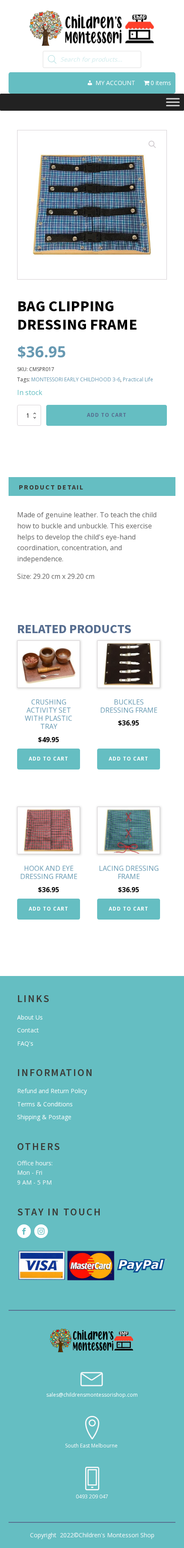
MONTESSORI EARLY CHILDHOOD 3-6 (75, 379)
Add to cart (107, 415)
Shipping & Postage (44, 1117)
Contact (28, 1030)
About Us (30, 1017)
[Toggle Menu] (173, 102)
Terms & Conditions (45, 1104)
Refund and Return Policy (52, 1091)
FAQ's (25, 1043)
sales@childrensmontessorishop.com (92, 1394)
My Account (115, 83)
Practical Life (138, 379)
